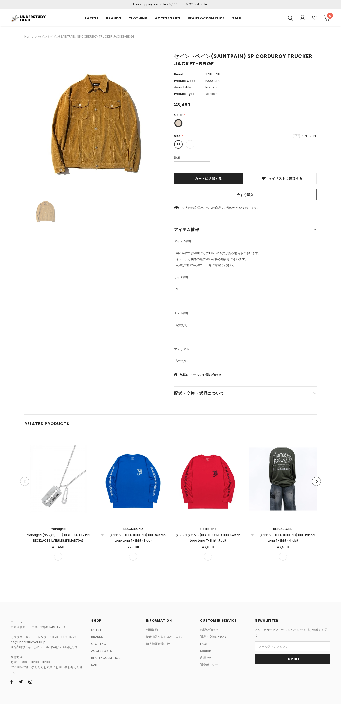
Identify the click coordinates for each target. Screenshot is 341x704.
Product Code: (185, 81)
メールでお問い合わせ (205, 375)
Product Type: (184, 94)
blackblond (208, 529)
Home (28, 36)
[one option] (58, 556)
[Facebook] (11, 681)
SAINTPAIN (212, 74)
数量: (177, 157)
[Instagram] (30, 681)
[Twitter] (20, 681)
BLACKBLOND (133, 529)
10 (182, 208)
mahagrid (58, 529)
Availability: (183, 87)
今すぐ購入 (245, 194)
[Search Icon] (290, 17)
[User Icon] (302, 17)
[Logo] (28, 17)
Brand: (179, 74)
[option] (95, 121)
